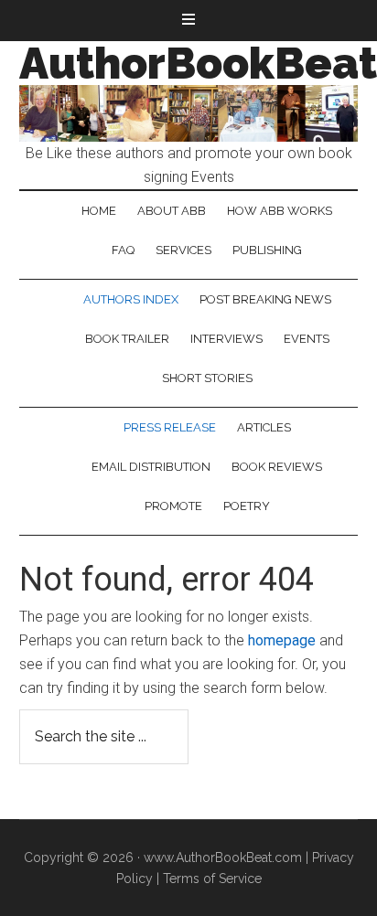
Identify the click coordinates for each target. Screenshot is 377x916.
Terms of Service (212, 878)
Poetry (246, 506)
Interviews (226, 339)
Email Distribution (151, 467)
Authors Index (130, 299)
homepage (282, 640)
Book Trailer (127, 339)
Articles (264, 427)
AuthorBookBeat (198, 63)
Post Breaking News (265, 299)
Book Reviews (277, 467)
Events (306, 339)
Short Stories (207, 378)
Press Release (170, 427)
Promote (173, 506)
